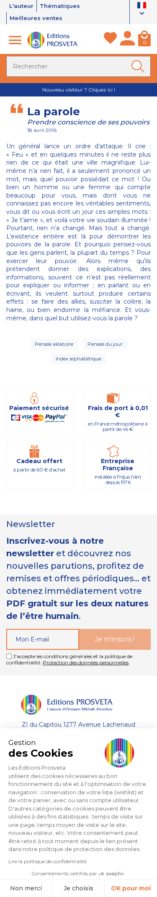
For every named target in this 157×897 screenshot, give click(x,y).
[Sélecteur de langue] (142, 10)
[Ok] (139, 66)
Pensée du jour (105, 344)
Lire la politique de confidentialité (47, 861)
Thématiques (60, 6)
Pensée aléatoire (54, 344)
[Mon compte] (127, 40)
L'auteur (21, 6)
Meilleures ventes (36, 18)
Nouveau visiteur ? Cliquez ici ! (78, 89)
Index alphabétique (78, 358)
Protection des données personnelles (86, 662)
